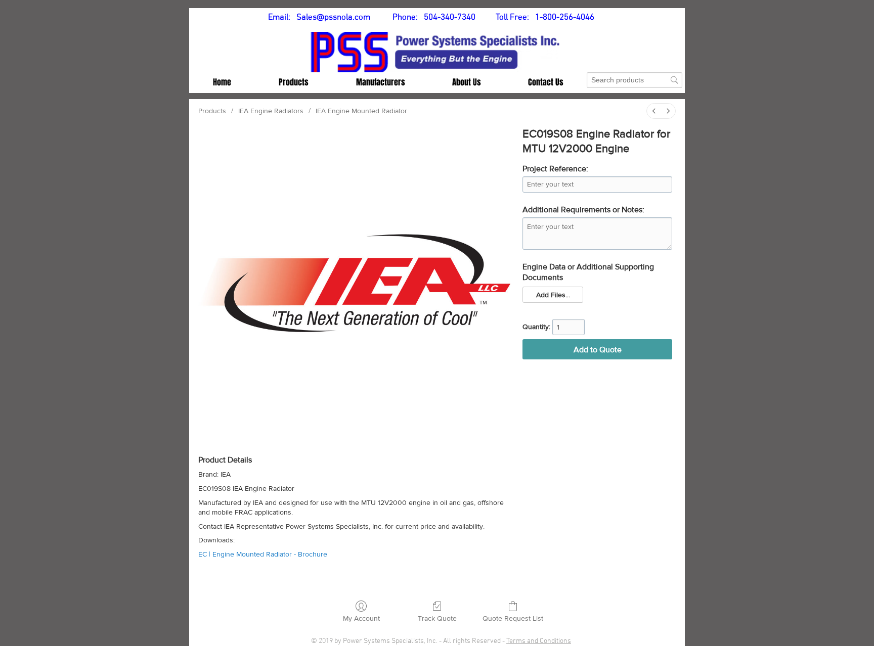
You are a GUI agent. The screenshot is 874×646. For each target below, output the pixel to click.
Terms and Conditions (538, 641)
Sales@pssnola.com (333, 18)
